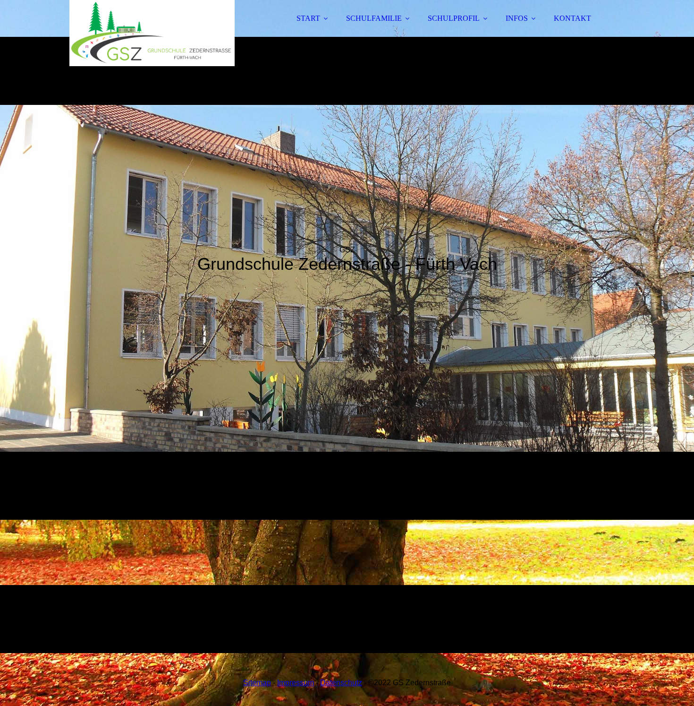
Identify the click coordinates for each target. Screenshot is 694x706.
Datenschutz (341, 683)
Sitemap (257, 683)
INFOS (517, 18)
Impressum (295, 683)
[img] (152, 33)
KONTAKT (572, 18)
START (308, 18)
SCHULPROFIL (454, 18)
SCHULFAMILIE (374, 18)
